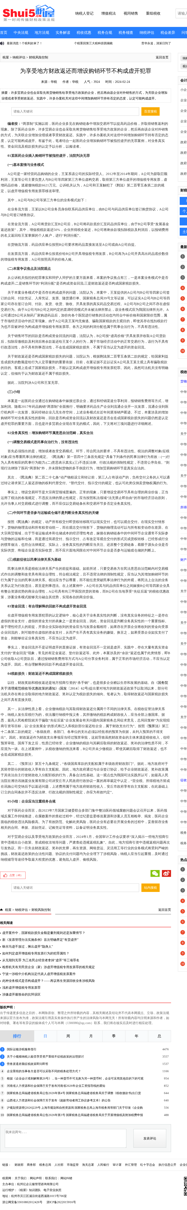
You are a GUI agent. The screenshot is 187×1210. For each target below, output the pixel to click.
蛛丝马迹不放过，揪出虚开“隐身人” (27, 946)
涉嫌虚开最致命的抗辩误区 (21, 994)
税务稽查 (126, 32)
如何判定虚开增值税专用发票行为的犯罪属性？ (35, 953)
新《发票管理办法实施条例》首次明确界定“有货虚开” (40, 939)
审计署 (117, 1164)
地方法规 (42, 32)
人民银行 (103, 1164)
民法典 (58, 457)
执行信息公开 (167, 1164)
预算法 (153, 726)
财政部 (19, 1164)
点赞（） (16, 875)
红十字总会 (147, 1164)
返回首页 (162, 57)
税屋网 (6, 1178)
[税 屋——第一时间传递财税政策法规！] (28, 20)
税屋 (6, 57)
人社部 (59, 1164)
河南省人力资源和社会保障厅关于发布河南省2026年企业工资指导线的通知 (56, 1085)
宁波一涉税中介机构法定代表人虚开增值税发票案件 (39, 974)
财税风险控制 (38, 57)
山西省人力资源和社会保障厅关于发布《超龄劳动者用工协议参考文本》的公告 (59, 1100)
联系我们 (51, 1178)
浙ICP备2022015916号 (61, 1202)
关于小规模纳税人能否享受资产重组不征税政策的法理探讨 (45, 1056)
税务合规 (105, 32)
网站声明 (36, 1178)
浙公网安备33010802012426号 (22, 1202)
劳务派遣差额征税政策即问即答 (27, 1064)
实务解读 (63, 32)
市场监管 (73, 1164)
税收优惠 (84, 32)
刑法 (120, 185)
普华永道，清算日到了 (89, 43)
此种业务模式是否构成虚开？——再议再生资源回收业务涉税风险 (48, 981)
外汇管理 (131, 1164)
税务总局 (45, 1164)
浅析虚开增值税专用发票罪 (21, 987)
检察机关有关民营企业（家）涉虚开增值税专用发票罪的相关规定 (48, 967)
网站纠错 (66, 1178)
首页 (3, 32)
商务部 (31, 1164)
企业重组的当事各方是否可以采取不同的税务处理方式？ (44, 1071)
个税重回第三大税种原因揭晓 (26, 43)
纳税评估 (147, 32)
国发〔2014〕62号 (74, 688)
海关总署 (88, 1164)
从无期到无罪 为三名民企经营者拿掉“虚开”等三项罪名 (40, 960)
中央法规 (21, 32)
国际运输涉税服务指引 (21, 1049)
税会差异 (168, 32)
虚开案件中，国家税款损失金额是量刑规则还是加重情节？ (43, 933)
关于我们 (20, 1178)
